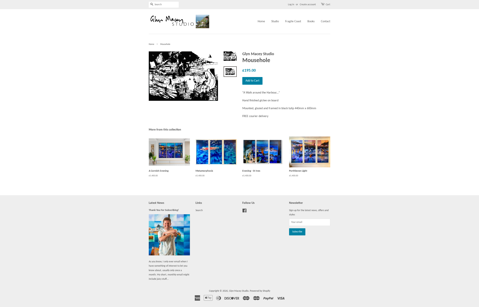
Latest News (156, 203)
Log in (291, 4)
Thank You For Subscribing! (164, 210)
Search (199, 210)
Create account (308, 4)
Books (311, 21)
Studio (275, 21)
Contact (325, 21)
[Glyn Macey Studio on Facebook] (244, 211)
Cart (328, 4)
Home (261, 21)
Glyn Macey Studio (238, 291)
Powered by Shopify (260, 291)
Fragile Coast (293, 21)
